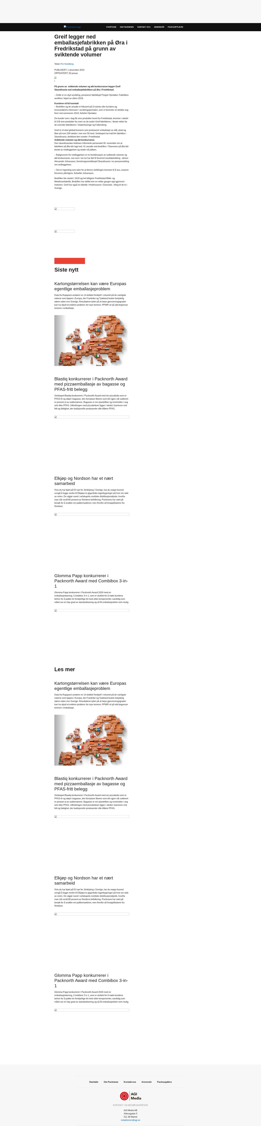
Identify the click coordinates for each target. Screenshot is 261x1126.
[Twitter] (133, 1070)
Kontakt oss (143, 27)
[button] (57, 261)
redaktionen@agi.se (130, 1120)
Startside (111, 27)
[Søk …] (202, 27)
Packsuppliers (175, 27)
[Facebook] (127, 1070)
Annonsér (159, 27)
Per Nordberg (67, 64)
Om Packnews (127, 27)
